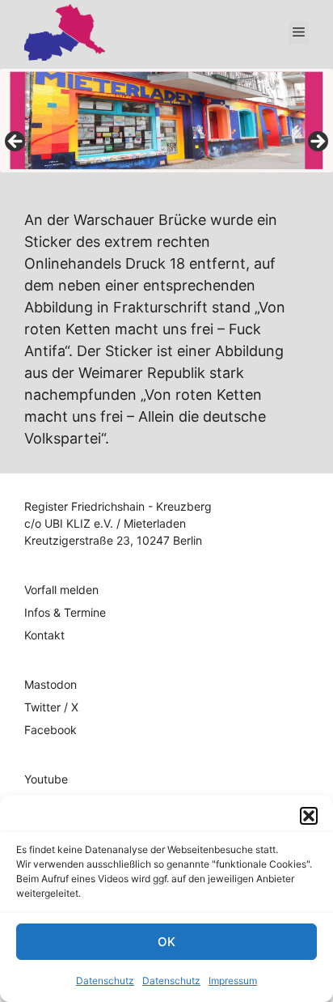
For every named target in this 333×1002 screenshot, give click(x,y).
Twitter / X (51, 707)
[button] (309, 816)
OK (166, 941)
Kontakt (44, 635)
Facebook (50, 730)
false (16, 142)
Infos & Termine (65, 612)
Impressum (233, 980)
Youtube (46, 779)
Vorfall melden (61, 590)
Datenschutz (105, 980)
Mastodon (50, 684)
